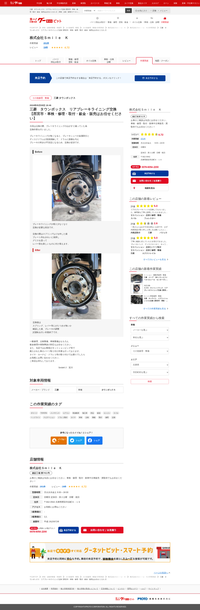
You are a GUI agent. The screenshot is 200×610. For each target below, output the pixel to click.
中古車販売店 (62, 3)
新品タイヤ (142, 3)
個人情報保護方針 (67, 589)
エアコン (66, 413)
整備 (93, 417)
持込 (92, 413)
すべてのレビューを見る (154, 259)
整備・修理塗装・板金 (73, 60)
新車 (74, 3)
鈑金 (98, 413)
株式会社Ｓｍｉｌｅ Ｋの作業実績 (143, 28)
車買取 (83, 3)
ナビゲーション (49, 417)
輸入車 (49, 3)
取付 (100, 417)
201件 (46, 43)
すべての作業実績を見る (154, 308)
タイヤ (73, 417)
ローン (166, 3)
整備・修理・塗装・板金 (118, 22)
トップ (38, 61)
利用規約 (54, 589)
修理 (106, 417)
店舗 (154, 11)
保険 (175, 3)
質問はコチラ (132, 589)
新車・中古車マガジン (191, 3)
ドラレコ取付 (62, 417)
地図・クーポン (162, 61)
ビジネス (121, 589)
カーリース (95, 3)
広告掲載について (108, 589)
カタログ (155, 3)
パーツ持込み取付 (97, 22)
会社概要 (44, 589)
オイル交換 (137, 22)
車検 (118, 3)
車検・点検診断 (109, 60)
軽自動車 (76, 413)
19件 (45, 47)
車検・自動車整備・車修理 (51, 28)
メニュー (163, 11)
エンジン (107, 413)
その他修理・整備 (72, 28)
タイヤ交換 (128, 3)
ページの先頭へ (161, 573)
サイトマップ (153, 589)
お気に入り (142, 11)
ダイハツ (34, 413)
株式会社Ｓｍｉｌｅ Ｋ (117, 28)
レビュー (126, 61)
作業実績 (165, 22)
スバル (116, 413)
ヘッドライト (35, 417)
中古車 (39, 3)
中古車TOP (34, 28)
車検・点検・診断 (151, 22)
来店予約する (70, 530)
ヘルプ (143, 589)
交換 (113, 417)
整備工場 (107, 3)
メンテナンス (55, 413)
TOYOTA (44, 413)
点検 (87, 417)
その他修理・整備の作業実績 (93, 28)
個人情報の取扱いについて (87, 589)
